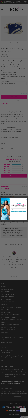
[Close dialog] (26, 198)
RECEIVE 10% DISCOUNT (18, 211)
